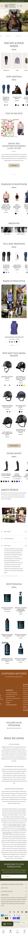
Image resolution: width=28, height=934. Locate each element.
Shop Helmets (14, 445)
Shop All (14, 49)
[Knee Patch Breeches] (21, 229)
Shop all (14, 79)
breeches (14, 824)
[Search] (18, 5)
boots (10, 824)
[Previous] (7, 29)
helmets (23, 828)
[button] (21, 5)
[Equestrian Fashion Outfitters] (10, 5)
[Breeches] (6, 61)
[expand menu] (1, 5)
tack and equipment (7, 832)
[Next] (20, 29)
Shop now (14, 165)
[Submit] (25, 876)
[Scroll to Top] (25, 926)
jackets (18, 824)
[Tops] (17, 61)
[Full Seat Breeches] (7, 229)
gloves (24, 824)
